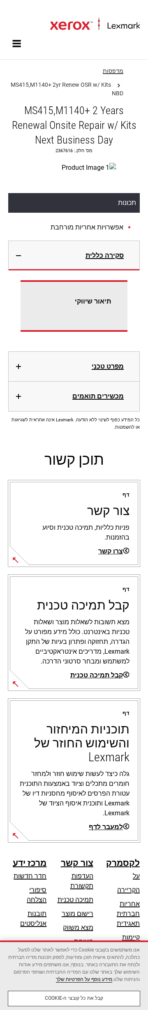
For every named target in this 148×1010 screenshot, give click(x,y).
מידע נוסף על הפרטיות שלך (84, 979)
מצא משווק (78, 927)
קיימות (131, 937)
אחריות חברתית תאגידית (128, 913)
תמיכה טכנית (75, 900)
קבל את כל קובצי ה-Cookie (74, 998)
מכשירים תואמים (98, 396)
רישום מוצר (77, 914)
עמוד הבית (126, 10)
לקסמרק (123, 863)
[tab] (74, 255)
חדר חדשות (30, 876)
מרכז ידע (29, 863)
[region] (74, 975)
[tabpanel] (74, 310)
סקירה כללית (105, 255)
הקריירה (128, 890)
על (136, 876)
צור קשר (77, 863)
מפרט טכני (108, 366)
